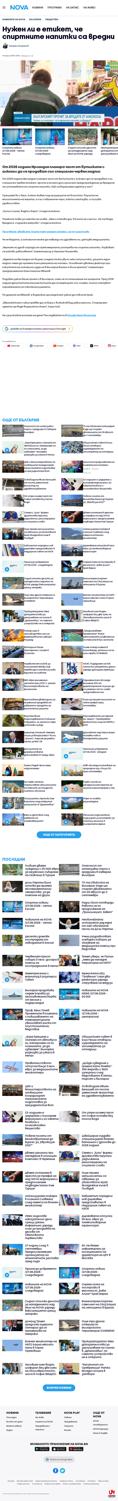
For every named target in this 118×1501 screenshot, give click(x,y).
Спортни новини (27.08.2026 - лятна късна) (38, 905)
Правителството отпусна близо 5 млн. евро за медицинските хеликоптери (41, 1067)
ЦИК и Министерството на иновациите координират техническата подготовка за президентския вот (39, 466)
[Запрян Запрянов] (5, 46)
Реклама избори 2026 (25, 1481)
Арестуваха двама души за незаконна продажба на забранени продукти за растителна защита (39, 704)
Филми (67, 1430)
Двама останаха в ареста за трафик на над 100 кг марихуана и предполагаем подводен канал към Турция (98, 517)
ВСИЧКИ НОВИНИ (59, 1387)
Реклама (11, 1481)
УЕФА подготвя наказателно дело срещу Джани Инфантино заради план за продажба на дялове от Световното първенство (40, 1227)
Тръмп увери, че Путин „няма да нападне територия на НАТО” (97, 959)
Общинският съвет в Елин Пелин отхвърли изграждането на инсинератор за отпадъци (98, 447)
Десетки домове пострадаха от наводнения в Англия (39, 939)
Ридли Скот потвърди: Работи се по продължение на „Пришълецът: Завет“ (98, 907)
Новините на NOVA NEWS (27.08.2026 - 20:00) (95, 993)
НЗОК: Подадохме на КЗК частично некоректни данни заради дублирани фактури (99, 666)
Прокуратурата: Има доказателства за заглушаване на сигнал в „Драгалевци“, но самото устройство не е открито (39, 617)
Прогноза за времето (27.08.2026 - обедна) (95, 750)
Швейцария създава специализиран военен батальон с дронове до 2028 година (99, 1140)
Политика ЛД (37, 1484)
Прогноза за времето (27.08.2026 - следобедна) (38, 563)
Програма (54, 7)
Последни (11, 1417)
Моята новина (14, 1426)
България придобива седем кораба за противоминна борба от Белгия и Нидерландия (40, 996)
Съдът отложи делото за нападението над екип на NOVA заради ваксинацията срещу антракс (39, 583)
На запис (72, 7)
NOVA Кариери (100, 1429)
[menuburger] (4, 7)
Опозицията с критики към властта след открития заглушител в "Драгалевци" (39, 801)
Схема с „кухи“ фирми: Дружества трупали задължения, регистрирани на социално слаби (39, 517)
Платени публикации (91, 1484)
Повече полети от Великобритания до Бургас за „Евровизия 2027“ (98, 499)
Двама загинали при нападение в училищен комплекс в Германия (41, 1156)
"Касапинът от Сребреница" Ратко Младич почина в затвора (96, 1369)
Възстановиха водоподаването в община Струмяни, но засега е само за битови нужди (40, 720)
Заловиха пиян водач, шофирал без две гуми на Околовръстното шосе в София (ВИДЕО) (97, 616)
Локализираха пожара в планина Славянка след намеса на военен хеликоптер (96, 533)
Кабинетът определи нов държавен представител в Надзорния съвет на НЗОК (39, 548)
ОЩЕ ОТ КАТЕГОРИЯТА (59, 834)
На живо (89, 7)
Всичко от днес (14, 1421)
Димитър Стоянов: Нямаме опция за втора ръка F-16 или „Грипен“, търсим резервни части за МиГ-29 (40, 737)
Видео (9, 1430)
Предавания (70, 1421)
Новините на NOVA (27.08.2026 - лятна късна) (38, 922)
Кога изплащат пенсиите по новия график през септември (99, 702)
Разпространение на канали (46, 1481)
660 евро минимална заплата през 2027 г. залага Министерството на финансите (39, 684)
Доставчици (80, 1481)
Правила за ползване (52, 1484)
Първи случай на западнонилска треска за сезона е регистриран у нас (99, 785)
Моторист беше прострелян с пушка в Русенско (36, 650)
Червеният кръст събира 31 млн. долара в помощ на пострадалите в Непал (42, 961)
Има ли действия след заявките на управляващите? (36, 818)
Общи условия (103, 1481)
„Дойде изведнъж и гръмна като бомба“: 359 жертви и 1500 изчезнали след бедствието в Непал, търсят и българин (97, 1070)
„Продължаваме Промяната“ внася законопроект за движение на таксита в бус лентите (98, 635)
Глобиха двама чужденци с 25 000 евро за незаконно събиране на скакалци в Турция (42, 870)
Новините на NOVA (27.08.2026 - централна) (95, 1013)
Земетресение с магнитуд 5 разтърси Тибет (41, 976)
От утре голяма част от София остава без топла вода (38, 499)
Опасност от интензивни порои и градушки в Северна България (40, 429)
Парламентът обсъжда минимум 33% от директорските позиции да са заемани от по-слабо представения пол (98, 686)
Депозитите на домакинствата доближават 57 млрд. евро (39, 752)
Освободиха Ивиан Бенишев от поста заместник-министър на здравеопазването (40, 484)
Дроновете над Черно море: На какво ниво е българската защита (99, 735)
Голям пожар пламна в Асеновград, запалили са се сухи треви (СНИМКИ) (98, 650)
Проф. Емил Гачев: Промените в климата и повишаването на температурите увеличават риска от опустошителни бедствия (41, 1020)
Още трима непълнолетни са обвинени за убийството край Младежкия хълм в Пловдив (40, 533)
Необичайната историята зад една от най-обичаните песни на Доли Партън (97, 924)
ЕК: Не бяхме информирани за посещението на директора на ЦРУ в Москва (96, 1252)
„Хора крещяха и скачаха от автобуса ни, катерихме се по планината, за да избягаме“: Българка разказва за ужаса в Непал (40, 448)
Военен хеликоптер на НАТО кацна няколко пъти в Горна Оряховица (98, 598)
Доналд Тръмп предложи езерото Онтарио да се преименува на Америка (39, 1327)
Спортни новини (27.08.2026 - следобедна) (93, 1272)
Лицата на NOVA (44, 1421)
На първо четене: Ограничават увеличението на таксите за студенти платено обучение (40, 786)
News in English (100, 1433)
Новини (37, 7)
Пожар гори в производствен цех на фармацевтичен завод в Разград (38, 635)
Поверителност (23, 1484)
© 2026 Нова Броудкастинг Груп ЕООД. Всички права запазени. (25, 1494)
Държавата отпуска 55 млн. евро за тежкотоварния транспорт (99, 548)
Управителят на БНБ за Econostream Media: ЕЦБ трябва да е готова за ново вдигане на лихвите (40, 668)
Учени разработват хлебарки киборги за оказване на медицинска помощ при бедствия (98, 943)
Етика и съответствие (72, 1484)
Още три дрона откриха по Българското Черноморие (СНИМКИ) (39, 598)
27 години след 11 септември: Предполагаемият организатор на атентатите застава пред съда (42, 1253)
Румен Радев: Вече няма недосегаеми (37, 767)
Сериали (68, 1426)
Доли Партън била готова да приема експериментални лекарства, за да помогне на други (38, 889)
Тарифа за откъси (66, 1481)
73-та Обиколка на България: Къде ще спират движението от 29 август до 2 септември (99, 430)
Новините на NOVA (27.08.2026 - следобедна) (38, 1287)
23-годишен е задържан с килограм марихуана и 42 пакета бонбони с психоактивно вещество (97, 484)
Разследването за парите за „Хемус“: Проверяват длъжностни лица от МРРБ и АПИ (99, 720)
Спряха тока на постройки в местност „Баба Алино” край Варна (99, 565)
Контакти (91, 1481)
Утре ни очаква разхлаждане (91, 800)
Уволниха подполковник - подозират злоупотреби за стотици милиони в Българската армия (99, 819)
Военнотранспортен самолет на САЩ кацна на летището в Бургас (98, 581)
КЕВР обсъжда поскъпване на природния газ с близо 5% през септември (99, 768)
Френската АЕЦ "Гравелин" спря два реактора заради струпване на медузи (97, 978)
